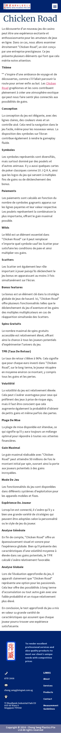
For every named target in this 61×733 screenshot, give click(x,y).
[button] (55, 6)
